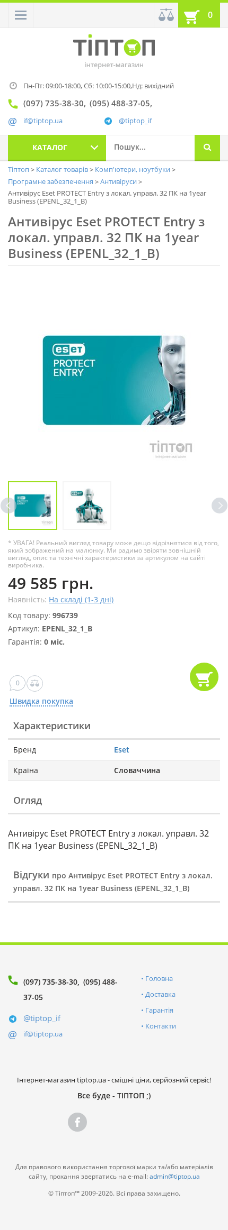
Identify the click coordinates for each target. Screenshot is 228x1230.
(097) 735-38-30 (50, 982)
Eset (121, 750)
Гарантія (159, 1010)
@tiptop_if (135, 120)
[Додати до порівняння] (35, 683)
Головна (159, 978)
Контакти (160, 1026)
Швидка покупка (41, 701)
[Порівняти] (166, 15)
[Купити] (204, 677)
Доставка (160, 994)
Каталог (49, 147)
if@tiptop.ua (43, 1034)
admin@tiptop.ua (175, 1176)
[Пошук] (207, 148)
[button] (20, 15)
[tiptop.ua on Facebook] (77, 1122)
